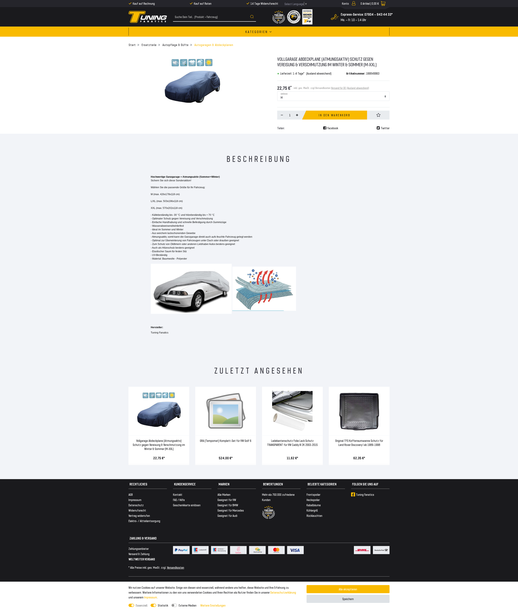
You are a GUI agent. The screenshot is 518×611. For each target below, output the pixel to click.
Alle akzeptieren (348, 589)
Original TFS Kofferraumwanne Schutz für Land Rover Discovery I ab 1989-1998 (359, 442)
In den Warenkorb (334, 115)
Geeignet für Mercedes (231, 510)
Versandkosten (175, 567)
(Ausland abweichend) (318, 73)
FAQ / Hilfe (179, 500)
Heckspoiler (313, 500)
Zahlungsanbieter (138, 548)
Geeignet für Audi (227, 515)
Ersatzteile (149, 45)
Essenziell (141, 605)
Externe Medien (187, 605)
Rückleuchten (314, 515)
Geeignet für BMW (228, 505)
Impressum (150, 597)
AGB (130, 494)
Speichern (348, 599)
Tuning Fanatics (365, 494)
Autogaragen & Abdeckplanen (213, 45)
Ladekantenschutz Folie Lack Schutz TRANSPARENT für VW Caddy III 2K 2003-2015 (292, 442)
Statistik (163, 605)
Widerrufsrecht (137, 510)
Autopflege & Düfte (175, 45)
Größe (284, 93)
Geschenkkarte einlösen (187, 505)
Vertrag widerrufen (139, 515)
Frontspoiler (313, 494)
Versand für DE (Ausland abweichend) (350, 88)
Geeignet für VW (227, 500)
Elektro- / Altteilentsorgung (144, 521)
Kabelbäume (314, 505)
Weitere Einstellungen (213, 605)
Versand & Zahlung (139, 554)
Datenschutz (136, 505)
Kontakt (177, 494)
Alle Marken (224, 494)
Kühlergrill (312, 510)
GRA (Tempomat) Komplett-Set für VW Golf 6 (225, 440)
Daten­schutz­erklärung (283, 592)
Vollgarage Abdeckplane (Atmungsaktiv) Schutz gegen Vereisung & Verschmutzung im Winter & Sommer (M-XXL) (159, 445)
